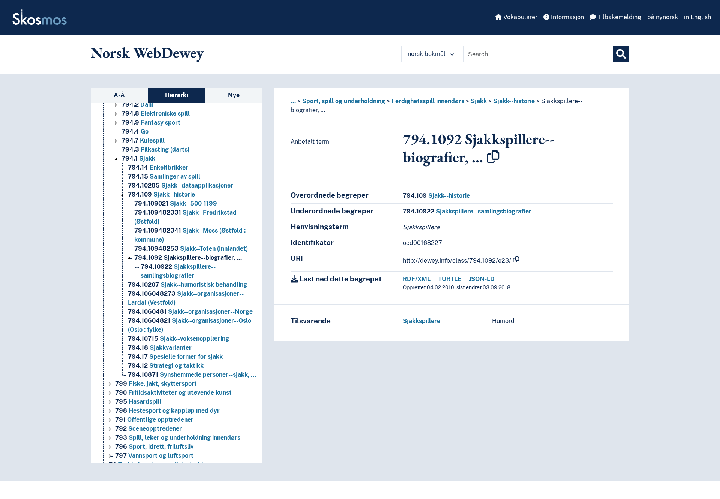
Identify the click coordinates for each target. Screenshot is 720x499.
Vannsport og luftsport (154, 455)
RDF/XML (416, 279)
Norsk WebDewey (147, 52)
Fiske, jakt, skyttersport (156, 383)
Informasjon (566, 17)
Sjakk (138, 158)
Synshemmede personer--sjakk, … (192, 374)
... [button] (293, 101)
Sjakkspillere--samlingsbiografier (467, 211)
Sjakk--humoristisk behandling (187, 284)
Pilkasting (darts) (155, 149)
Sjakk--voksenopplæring (178, 338)
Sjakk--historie (161, 194)
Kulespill (143, 140)
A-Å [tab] (119, 95)
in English (697, 17)
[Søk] (621, 54)
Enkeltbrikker (158, 167)
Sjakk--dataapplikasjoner (180, 185)
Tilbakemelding (618, 17)
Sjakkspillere (421, 321)
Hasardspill (138, 401)
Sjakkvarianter (160, 347)
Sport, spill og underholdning (343, 101)
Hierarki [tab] (176, 95)
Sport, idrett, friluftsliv (154, 446)
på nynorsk (662, 17)
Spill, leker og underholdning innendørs (177, 437)
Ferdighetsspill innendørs (428, 101)
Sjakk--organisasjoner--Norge (190, 311)
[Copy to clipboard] (493, 157)
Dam (137, 104)
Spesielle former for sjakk (175, 356)
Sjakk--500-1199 (175, 203)
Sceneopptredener (148, 428)
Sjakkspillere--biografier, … (188, 257)
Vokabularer (519, 17)
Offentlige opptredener (154, 419)
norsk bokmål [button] (427, 53)
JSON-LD (482, 279)
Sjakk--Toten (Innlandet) (191, 248)
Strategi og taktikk (166, 365)
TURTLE (449, 279)
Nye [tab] (234, 95)
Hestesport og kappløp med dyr (167, 410)
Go (135, 131)
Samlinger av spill (164, 176)
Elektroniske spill (156, 113)
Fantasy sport (151, 122)
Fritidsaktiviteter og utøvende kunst (173, 392)
